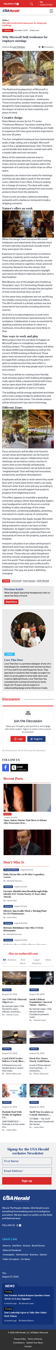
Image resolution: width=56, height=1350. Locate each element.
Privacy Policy (20, 1339)
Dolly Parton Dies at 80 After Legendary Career (24, 875)
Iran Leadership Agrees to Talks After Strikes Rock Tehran (25, 1314)
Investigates (9, 1255)
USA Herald (43, 581)
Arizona (26, 1246)
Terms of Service (35, 1339)
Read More (11, 602)
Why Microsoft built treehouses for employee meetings (24, 24)
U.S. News (25, 1259)
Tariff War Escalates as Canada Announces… (41, 1113)
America (7, 30)
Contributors (19, 1343)
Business (34, 1255)
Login (18, 739)
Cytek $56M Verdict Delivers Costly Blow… (14, 1060)
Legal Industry (36, 961)
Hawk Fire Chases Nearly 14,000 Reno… (40, 1060)
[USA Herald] (11, 11)
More (48, 959)
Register (36, 739)
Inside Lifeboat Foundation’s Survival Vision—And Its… (40, 1002)
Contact (28, 1347)
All (4, 959)
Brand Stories (38, 1246)
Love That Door (18, 47)
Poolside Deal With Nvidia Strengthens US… (12, 1115)
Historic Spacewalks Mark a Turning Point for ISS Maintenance (25, 912)
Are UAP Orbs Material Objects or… (14, 1000)
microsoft (16, 581)
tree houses (29, 581)
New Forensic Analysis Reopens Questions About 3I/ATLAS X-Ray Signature (27, 1297)
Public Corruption (11, 1259)
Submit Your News (34, 1343)
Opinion (43, 1255)
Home (5, 20)
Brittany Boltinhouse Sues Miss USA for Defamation (23, 929)
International (22, 1255)
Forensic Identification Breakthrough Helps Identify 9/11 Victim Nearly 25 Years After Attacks (25, 894)
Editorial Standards (12, 1250)
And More (23, 961)
